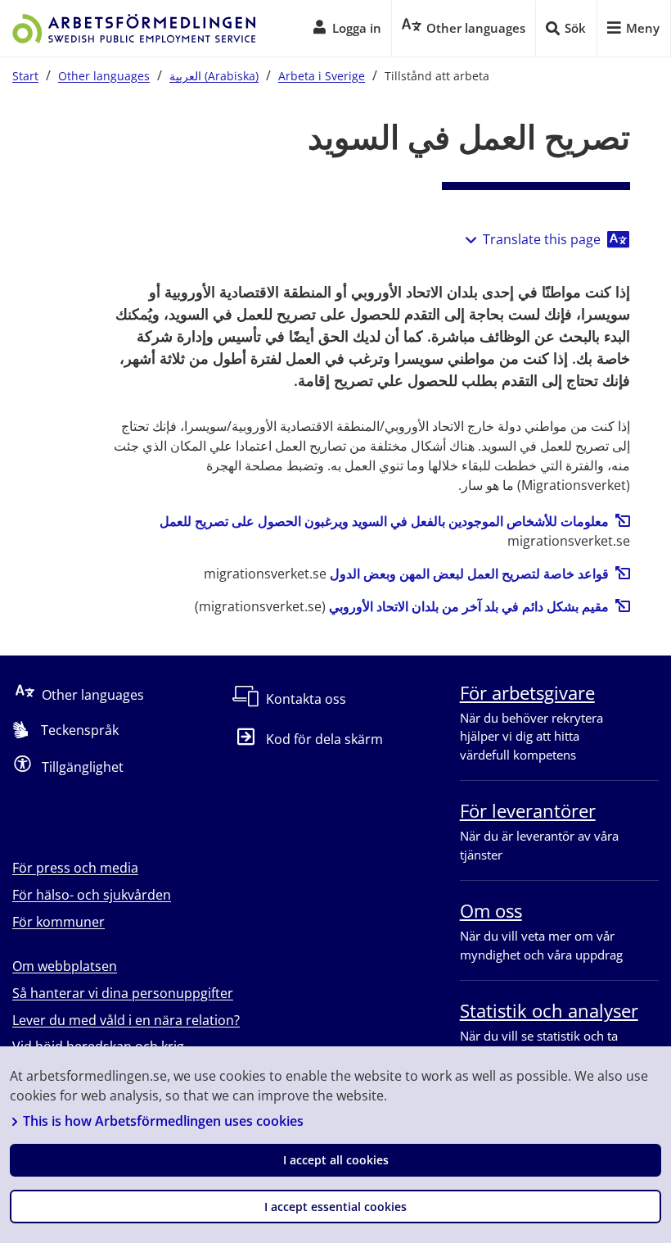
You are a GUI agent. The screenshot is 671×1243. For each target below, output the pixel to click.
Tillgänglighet (83, 767)
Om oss (491, 910)
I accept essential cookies (335, 1206)
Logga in (356, 28)
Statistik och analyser (549, 1010)
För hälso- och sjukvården (91, 895)
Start (25, 76)
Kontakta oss (306, 699)
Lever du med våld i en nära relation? (126, 1020)
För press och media (75, 868)
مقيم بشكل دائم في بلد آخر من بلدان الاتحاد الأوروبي (469, 606)
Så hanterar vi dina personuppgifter (122, 993)
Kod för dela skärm (324, 739)
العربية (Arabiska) (214, 76)
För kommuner (58, 922)
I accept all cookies (336, 1160)
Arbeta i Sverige (321, 76)
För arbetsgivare (527, 692)
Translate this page (542, 239)
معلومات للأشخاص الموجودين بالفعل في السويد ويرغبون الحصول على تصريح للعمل (384, 521)
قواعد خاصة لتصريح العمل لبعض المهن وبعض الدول (469, 574)
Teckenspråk (80, 730)
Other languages (104, 76)
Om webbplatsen (64, 966)
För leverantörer (528, 810)
